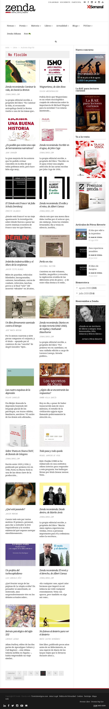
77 (49, 673)
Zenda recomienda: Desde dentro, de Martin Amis (52, 511)
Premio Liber (85, 702)
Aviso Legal (53, 696)
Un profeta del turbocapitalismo (13, 572)
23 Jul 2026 (93, 276)
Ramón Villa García (47, 397)
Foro (26, 33)
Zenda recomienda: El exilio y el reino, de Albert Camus (53, 205)
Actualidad (61, 25)
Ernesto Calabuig (12, 211)
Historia (35, 25)
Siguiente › (18, 678)
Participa (87, 696)
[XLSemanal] (95, 6)
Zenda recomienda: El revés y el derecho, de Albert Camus (53, 572)
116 (8, 678)
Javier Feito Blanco (14, 269)
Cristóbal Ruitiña (47, 266)
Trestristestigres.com (39, 696)
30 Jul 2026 (93, 258)
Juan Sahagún (11, 153)
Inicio (7, 48)
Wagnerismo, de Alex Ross (52, 86)
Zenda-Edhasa (14, 33)
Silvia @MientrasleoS (48, 91)
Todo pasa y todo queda (50, 450)
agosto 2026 (85, 288)
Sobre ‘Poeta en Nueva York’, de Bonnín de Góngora (19, 452)
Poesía (22, 25)
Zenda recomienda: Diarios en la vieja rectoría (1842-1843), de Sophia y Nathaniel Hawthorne (54, 327)
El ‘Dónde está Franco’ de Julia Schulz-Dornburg (20, 205)
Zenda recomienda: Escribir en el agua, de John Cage (54, 146)
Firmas (10, 25)
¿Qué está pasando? (15, 509)
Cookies (80, 696)
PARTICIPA (76, 2)
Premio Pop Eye (97, 702)
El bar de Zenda (95, 237)
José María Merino (13, 330)
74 (31, 673)
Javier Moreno (11, 514)
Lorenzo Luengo (11, 639)
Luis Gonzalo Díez (13, 578)
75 (37, 673)
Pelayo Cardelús (12, 397)
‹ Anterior (11, 673)
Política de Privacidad (67, 696)
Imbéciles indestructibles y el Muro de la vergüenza (19, 263)
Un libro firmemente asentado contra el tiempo (20, 324)
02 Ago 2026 (93, 240)
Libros (48, 25)
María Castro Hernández (49, 639)
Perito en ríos (45, 261)
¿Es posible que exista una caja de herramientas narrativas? (20, 146)
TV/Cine (87, 25)
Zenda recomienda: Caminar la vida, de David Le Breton (20, 88)
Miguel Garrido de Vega (49, 455)
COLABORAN (53, 2)
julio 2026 (84, 293)
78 (55, 673)
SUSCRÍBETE (65, 2)
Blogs (75, 25)
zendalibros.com (12, 94)
